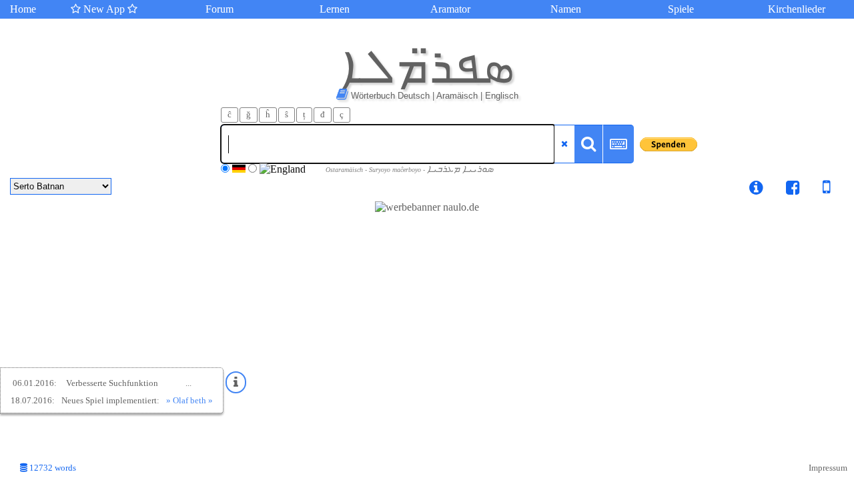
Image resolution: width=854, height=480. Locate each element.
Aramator (450, 9)
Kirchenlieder (796, 9)
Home (23, 9)
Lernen (335, 9)
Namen (565, 9)
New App (104, 9)
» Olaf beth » (189, 400)
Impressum (828, 468)
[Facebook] (793, 189)
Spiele (681, 9)
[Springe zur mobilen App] (817, 189)
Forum (219, 9)
